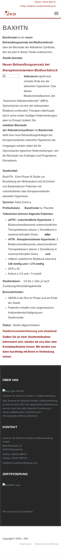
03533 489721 (49, 2)
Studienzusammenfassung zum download (30, 331)
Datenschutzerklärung (46, 543)
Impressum (25, 543)
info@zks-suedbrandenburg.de (41, 6)
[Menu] (56, 13)
